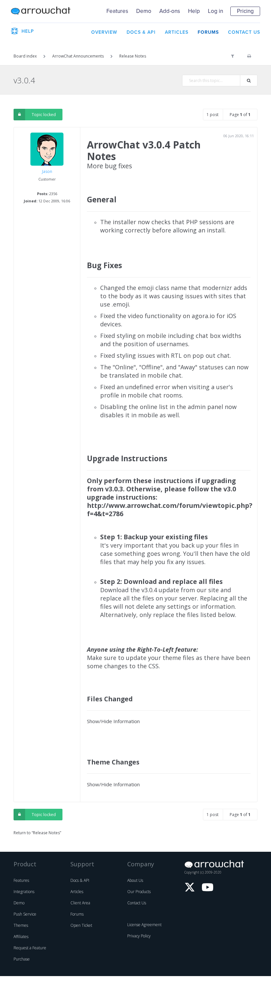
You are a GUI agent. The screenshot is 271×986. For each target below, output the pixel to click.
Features (117, 11)
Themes (21, 925)
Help (194, 11)
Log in (215, 11)
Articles (76, 891)
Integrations (24, 891)
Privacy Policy (139, 936)
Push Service (25, 914)
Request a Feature (30, 948)
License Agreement (144, 924)
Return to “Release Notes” (37, 833)
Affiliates (21, 936)
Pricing (245, 11)
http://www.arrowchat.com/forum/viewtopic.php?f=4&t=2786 (169, 509)
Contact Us (136, 903)
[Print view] (249, 56)
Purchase (22, 959)
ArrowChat (40, 11)
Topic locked (44, 114)
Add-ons (169, 11)
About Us (135, 880)
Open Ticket (81, 925)
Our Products (139, 891)
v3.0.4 (24, 80)
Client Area (80, 903)
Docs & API (79, 880)
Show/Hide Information (113, 721)
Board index (25, 56)
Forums (77, 914)
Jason (47, 171)
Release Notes (132, 56)
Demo (143, 11)
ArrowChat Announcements (78, 56)
